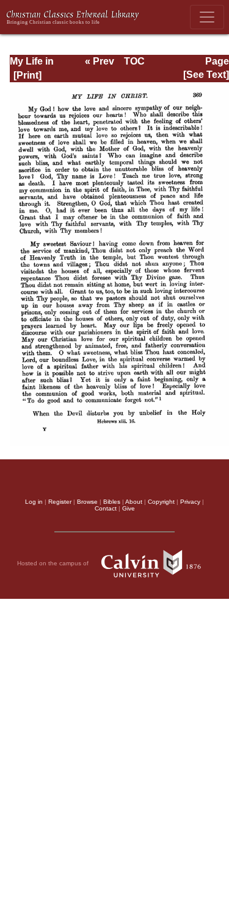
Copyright (161, 501)
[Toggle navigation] (207, 17)
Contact (106, 508)
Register (59, 501)
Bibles (111, 501)
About (133, 501)
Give (128, 508)
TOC (134, 61)
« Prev (99, 61)
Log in (34, 501)
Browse (87, 501)
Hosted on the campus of (53, 563)
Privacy (190, 501)
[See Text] (206, 74)
